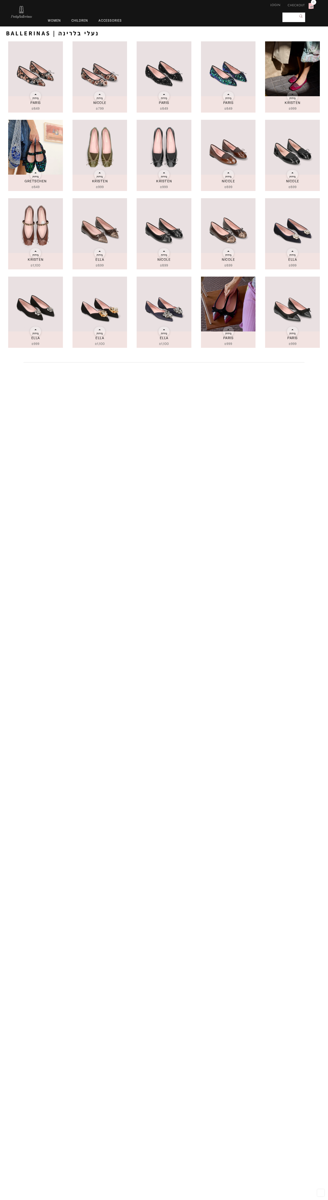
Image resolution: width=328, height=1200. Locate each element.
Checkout (296, 5)
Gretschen (35, 181)
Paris (35, 103)
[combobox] (293, 17)
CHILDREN (79, 20)
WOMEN (54, 20)
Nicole (99, 103)
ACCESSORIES (110, 20)
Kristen (292, 103)
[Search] (301, 16)
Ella (99, 259)
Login (275, 5)
